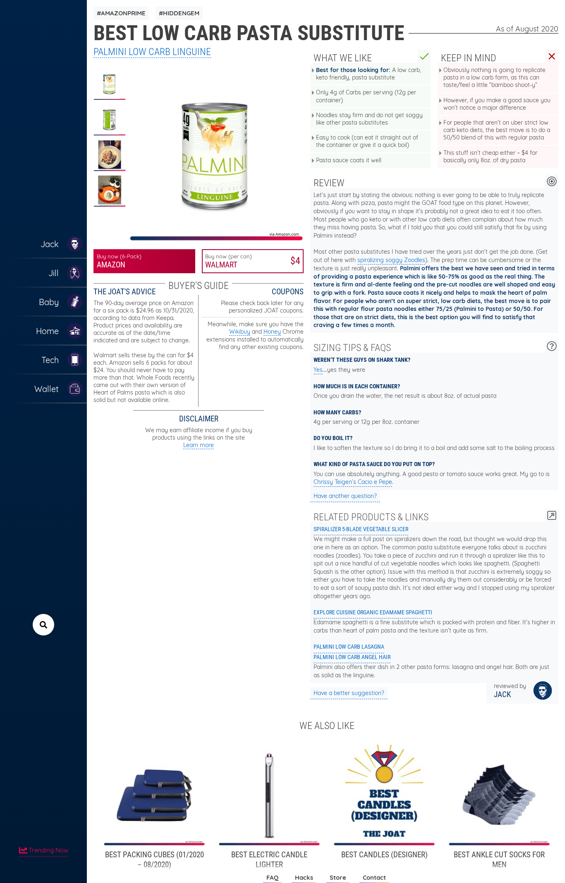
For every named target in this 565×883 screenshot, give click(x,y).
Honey (272, 331)
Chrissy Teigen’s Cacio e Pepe (353, 482)
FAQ (272, 877)
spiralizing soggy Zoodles (391, 260)
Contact (374, 877)
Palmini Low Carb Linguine (152, 52)
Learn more (198, 445)
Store (338, 877)
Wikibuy (239, 331)
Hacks (304, 877)
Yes (318, 369)
